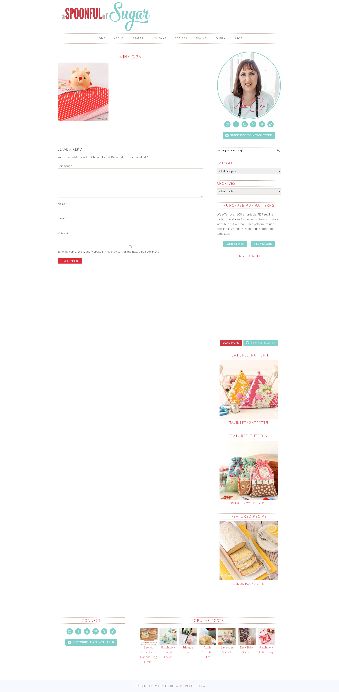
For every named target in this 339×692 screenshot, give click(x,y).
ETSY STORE (263, 243)
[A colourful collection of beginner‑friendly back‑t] (232, 296)
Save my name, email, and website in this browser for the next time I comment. (108, 251)
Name (62, 204)
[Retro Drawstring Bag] (249, 470)
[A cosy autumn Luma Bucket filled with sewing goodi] (265, 274)
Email (62, 218)
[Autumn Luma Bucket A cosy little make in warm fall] (265, 299)
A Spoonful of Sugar (171, 16)
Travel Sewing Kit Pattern (249, 422)
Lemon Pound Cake (249, 584)
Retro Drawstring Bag (249, 503)
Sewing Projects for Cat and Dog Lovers (148, 654)
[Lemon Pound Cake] (249, 550)
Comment (65, 166)
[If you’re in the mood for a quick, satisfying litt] (232, 323)
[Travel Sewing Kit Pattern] (249, 389)
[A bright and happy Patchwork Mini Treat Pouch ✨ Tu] (232, 274)
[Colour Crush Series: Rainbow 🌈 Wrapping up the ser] (265, 321)
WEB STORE (235, 243)
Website (63, 232)
